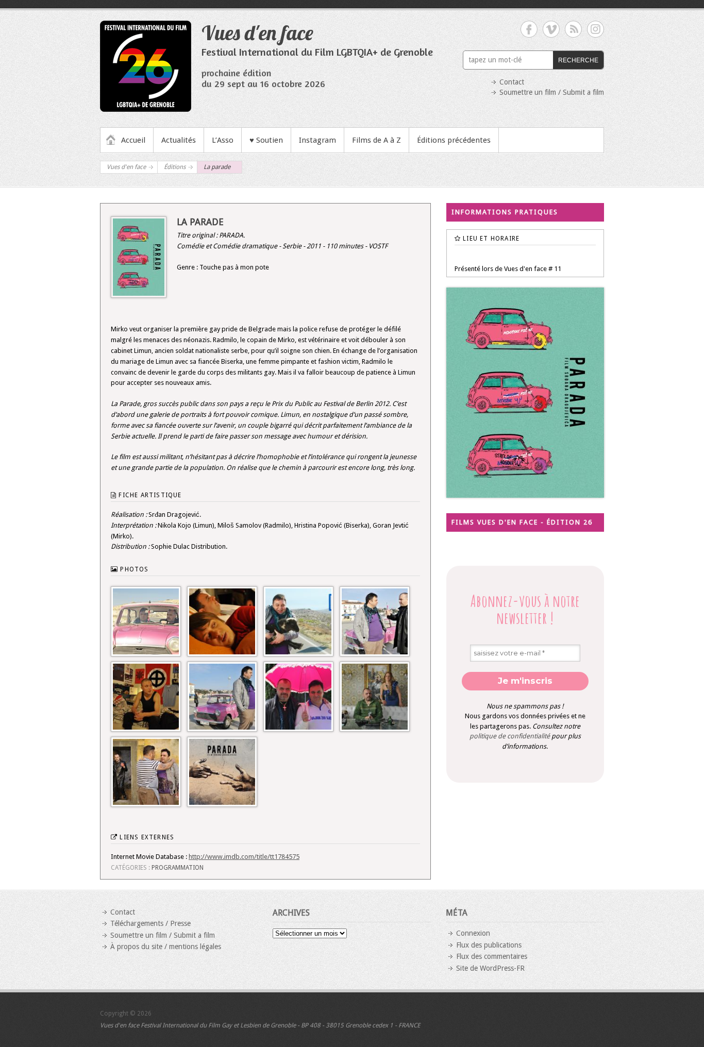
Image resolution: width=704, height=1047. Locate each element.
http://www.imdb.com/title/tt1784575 (244, 856)
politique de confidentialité (510, 736)
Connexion (473, 933)
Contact (511, 82)
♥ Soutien (266, 140)
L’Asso (222, 140)
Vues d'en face (257, 32)
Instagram (317, 140)
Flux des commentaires (491, 956)
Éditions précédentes (454, 140)
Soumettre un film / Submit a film (551, 92)
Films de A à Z (376, 140)
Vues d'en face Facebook (529, 29)
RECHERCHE (578, 60)
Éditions (175, 167)
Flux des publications (489, 945)
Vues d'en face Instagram (595, 29)
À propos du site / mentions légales (165, 946)
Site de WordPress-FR (490, 968)
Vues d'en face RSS (573, 29)
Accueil (133, 140)
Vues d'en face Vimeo (551, 29)
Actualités (178, 140)
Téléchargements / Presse (150, 923)
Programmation (178, 867)
